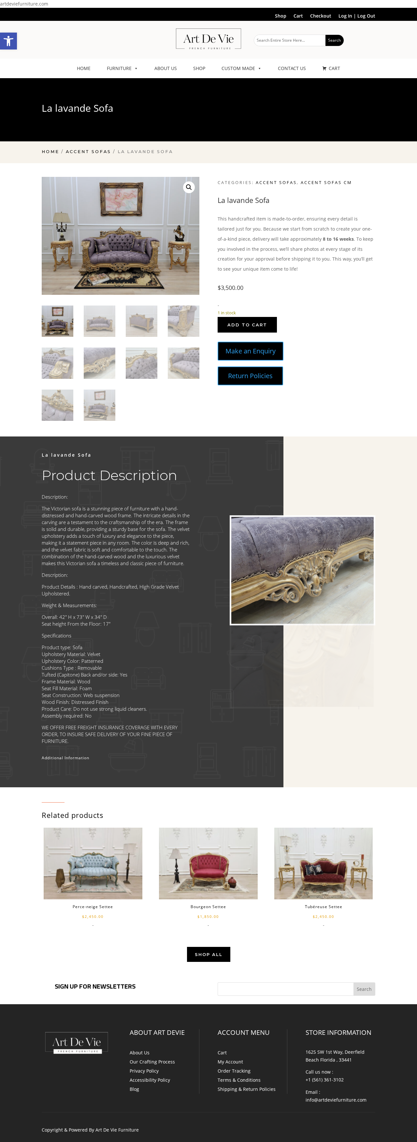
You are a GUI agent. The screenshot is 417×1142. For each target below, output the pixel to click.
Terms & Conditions (239, 1080)
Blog (134, 1089)
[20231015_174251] (302, 663)
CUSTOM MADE (238, 68)
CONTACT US (292, 68)
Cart (298, 16)
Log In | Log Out (356, 16)
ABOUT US (165, 68)
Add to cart (247, 324)
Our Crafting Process (152, 1062)
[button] (8, 41)
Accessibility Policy (150, 1080)
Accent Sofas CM (326, 182)
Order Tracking (234, 1071)
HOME (84, 68)
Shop (280, 16)
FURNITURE (119, 68)
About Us (140, 1052)
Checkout (320, 16)
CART (334, 68)
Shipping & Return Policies (247, 1089)
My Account (230, 1062)
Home (50, 151)
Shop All (209, 954)
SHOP (199, 68)
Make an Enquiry (250, 351)
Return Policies (250, 375)
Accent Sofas (88, 151)
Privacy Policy (144, 1071)
